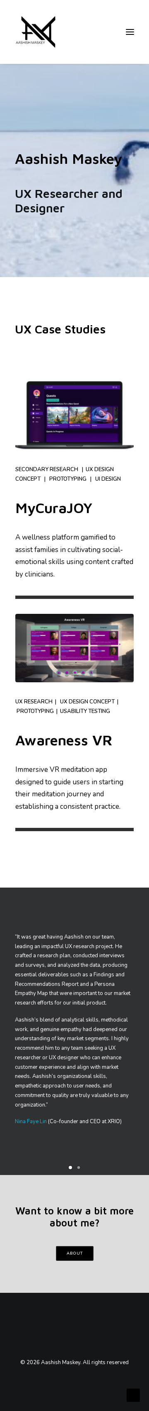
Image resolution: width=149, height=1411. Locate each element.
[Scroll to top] (133, 1395)
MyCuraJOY (53, 507)
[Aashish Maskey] (35, 32)
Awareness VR (64, 739)
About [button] (74, 1253)
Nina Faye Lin (31, 1121)
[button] (70, 1167)
